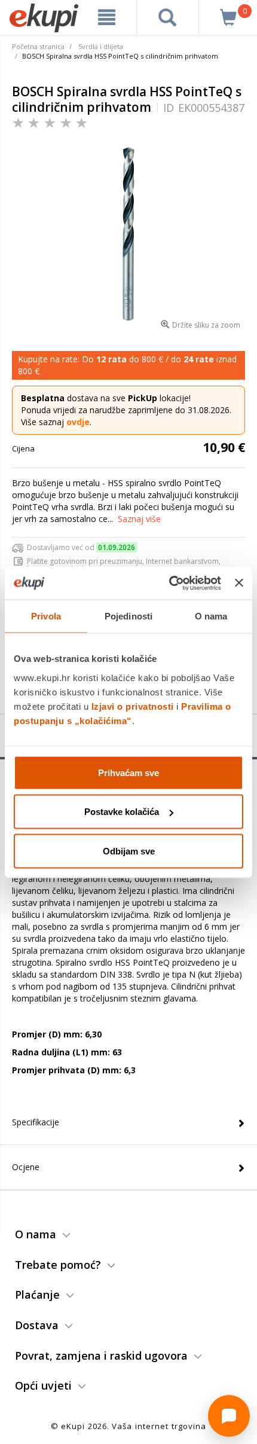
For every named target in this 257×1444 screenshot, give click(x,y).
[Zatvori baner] (239, 583)
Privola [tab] (46, 616)
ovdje (78, 422)
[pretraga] (167, 17)
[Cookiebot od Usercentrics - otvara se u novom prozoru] (169, 583)
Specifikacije (35, 1122)
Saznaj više (139, 518)
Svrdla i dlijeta (100, 46)
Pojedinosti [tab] (128, 616)
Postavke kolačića (121, 812)
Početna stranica (38, 46)
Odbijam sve (129, 850)
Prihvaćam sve (128, 772)
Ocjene (25, 1167)
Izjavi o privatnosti (132, 706)
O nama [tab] (211, 616)
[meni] (107, 17)
